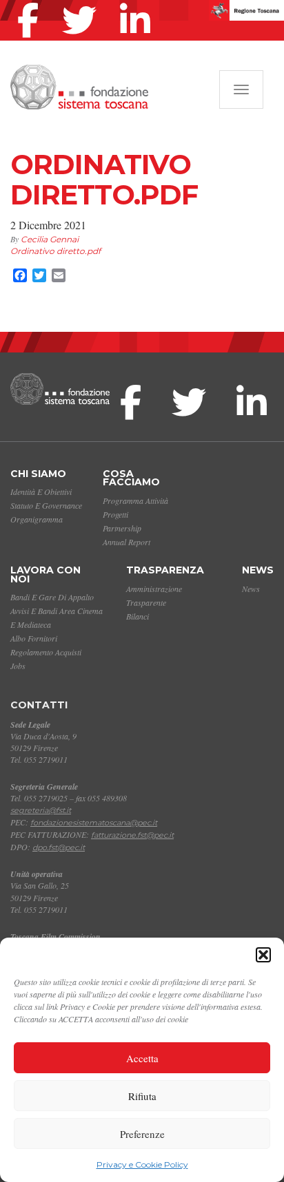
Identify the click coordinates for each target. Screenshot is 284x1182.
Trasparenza (165, 570)
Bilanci (137, 616)
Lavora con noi (45, 574)
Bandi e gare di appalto (52, 596)
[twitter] (82, 3)
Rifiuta (142, 1096)
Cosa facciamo (131, 478)
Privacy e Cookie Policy (142, 1164)
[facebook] (31, 3)
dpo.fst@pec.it (58, 847)
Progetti (115, 514)
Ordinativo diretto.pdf (55, 251)
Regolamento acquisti (45, 651)
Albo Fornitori (33, 638)
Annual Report (126, 541)
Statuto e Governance (46, 505)
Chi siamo (38, 473)
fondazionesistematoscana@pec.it (93, 822)
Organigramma (36, 519)
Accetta (142, 1058)
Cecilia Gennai (50, 239)
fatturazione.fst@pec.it (132, 835)
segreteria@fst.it (40, 810)
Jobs (18, 665)
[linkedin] (138, 3)
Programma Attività (135, 500)
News (258, 570)
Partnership (122, 528)
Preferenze (142, 1134)
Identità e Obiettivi (41, 491)
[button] (263, 955)
